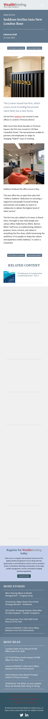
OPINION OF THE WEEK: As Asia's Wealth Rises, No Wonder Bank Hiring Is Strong (23, 684)
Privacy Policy (18, 702)
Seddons (18, 116)
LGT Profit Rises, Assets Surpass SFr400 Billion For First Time (22, 658)
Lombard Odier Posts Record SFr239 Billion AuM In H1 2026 (21, 650)
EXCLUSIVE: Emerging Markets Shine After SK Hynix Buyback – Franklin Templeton (23, 611)
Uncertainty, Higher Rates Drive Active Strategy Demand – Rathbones (21, 603)
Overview (14, 695)
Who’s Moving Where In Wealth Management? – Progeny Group (19, 594)
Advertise (32, 695)
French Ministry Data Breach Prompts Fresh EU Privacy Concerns (21, 676)
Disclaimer (30, 702)
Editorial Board (15, 699)
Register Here (24, 576)
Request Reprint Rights (34, 48)
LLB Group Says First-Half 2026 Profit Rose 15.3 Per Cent (21, 620)
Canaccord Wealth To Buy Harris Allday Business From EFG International (22, 629)
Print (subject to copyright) (16, 48)
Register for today (24, 552)
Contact (23, 695)
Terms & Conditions (31, 699)
